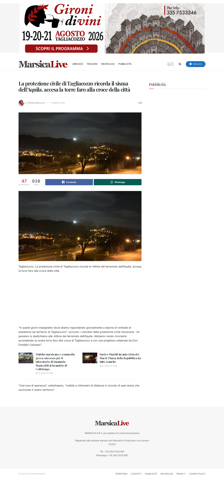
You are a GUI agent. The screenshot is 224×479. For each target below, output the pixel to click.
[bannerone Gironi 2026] (112, 28)
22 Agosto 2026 (45, 373)
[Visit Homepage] (43, 64)
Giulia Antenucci (36, 102)
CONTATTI (136, 473)
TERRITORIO (121, 473)
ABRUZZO (77, 63)
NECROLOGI (108, 63)
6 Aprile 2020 (58, 102)
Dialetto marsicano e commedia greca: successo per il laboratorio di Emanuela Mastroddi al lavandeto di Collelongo (55, 362)
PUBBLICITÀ (125, 63)
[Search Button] (180, 64)
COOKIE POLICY (197, 473)
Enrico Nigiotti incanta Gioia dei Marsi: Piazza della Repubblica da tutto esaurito (120, 358)
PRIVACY (180, 473)
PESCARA (92, 63)
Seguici (197, 64)
